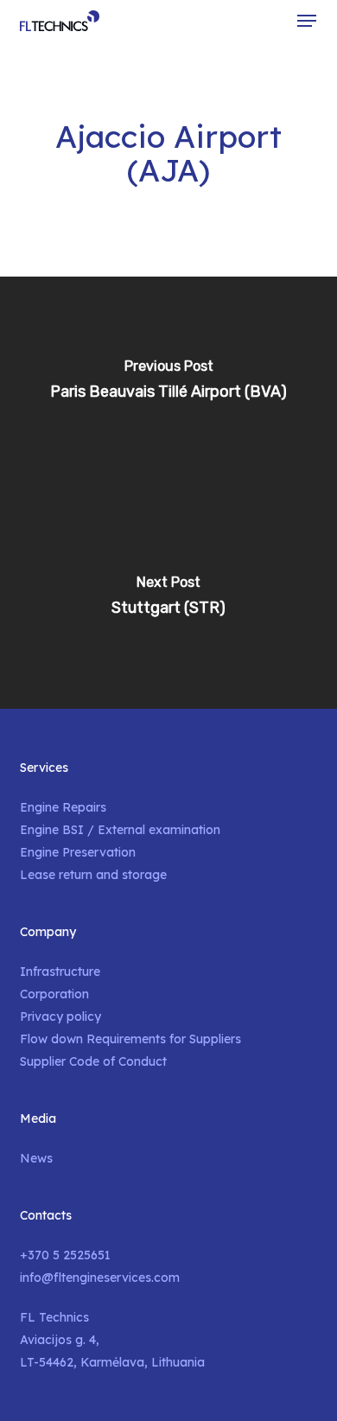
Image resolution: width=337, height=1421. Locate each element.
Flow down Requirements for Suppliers (130, 1039)
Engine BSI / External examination (120, 830)
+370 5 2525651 (65, 1255)
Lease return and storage (93, 875)
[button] (306, 20)
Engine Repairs (63, 807)
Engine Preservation (78, 852)
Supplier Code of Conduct (93, 1061)
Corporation (54, 994)
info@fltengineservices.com (100, 1277)
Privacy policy (60, 1016)
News (36, 1158)
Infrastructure (60, 971)
